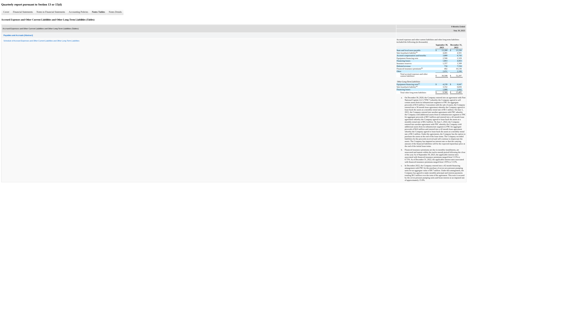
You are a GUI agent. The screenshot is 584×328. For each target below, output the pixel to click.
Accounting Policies (78, 12)
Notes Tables (98, 12)
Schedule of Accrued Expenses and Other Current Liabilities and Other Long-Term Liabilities (41, 41)
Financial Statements (23, 12)
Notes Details (115, 12)
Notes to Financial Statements (50, 12)
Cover (6, 12)
